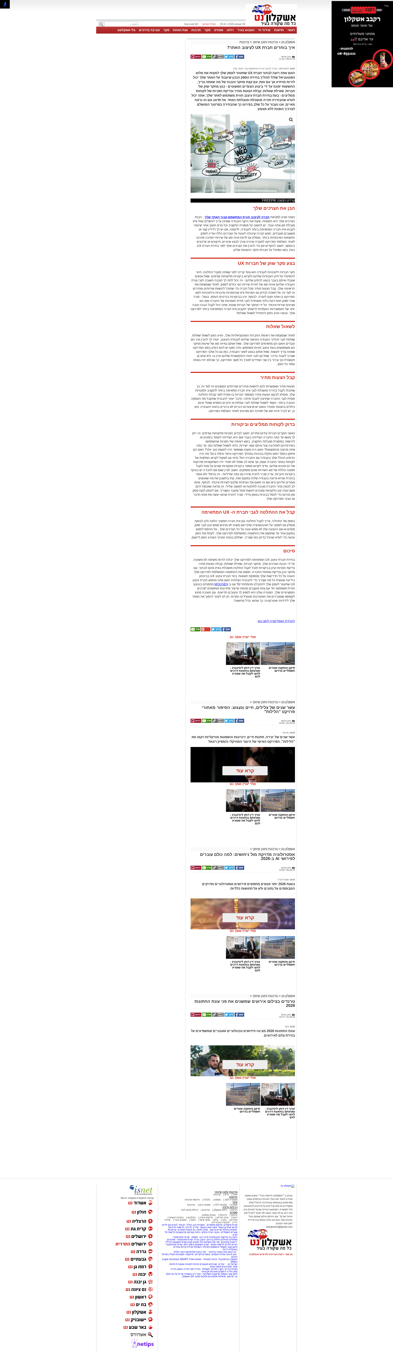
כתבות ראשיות (176, 1217)
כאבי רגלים (179, 1251)
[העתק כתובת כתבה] (217, 58)
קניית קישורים (230, 1224)
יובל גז (221, 1264)
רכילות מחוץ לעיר (189, 1209)
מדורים (233, 1219)
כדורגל (234, 1215)
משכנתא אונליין (176, 1254)
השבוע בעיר (245, 30)
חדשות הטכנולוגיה (218, 1237)
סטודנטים (227, 1266)
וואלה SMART (187, 1259)
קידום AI (172, 1229)
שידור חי (264, 30)
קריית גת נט (177, 1274)
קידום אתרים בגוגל (227, 1227)
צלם (287, 1026)
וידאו (230, 30)
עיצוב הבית (214, 1232)
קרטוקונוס (181, 1232)
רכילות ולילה (229, 1207)
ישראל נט (232, 1264)
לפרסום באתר (191, 24)
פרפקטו (189, 1254)
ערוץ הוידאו (222, 1217)
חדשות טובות (217, 1244)
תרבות (196, 30)
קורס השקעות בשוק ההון (196, 1244)
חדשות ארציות (192, 1199)
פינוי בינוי (203, 1237)
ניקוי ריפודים (217, 1269)
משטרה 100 (231, 1199)
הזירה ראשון (183, 1269)
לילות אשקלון (220, 1209)
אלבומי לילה (221, 1204)
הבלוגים (191, 1217)
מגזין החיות (202, 1229)
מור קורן (216, 1242)
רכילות (234, 1209)
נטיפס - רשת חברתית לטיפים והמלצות (270, 1254)
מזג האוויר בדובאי (218, 1251)
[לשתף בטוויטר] (229, 58)
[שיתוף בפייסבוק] (239, 58)
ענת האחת (180, 30)
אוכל (235, 1194)
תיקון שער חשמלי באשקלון (223, 1247)
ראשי (291, 30)
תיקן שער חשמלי (228, 1274)
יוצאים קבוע (193, 1242)
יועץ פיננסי (231, 1254)
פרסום (230, 1276)
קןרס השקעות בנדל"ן (176, 1242)
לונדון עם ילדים (169, 1224)
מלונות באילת (230, 1229)
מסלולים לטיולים (229, 1239)
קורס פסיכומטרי (185, 1239)
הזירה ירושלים (225, 1271)
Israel (198, 1259)
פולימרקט (190, 1251)
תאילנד (206, 1247)
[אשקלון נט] (288, 1185)
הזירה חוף (195, 1269)
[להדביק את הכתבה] (205, 630)
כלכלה (207, 1199)
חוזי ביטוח (201, 1251)
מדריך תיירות (192, 1227)
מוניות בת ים (230, 1269)
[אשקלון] (271, 26)
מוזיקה (285, 732)
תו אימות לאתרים (186, 1229)
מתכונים (171, 1239)
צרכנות (244, 42)
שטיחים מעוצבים (208, 1264)
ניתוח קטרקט (193, 1232)
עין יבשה (231, 1251)
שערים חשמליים (228, 1232)
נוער (224, 1219)
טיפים (205, 1232)
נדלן (227, 1194)
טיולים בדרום (213, 1239)
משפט (217, 1199)
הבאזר (181, 1224)
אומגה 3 (180, 1264)
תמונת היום (205, 1204)
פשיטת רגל (205, 1242)
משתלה (206, 1269)
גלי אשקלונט (126, 30)
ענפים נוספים (209, 1215)
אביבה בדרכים (149, 30)
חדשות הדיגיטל (176, 1227)
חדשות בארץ (206, 1217)
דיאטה (233, 1242)
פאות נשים (215, 1266)
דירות (225, 1249)
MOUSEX (284, 68)
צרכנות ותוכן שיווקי (265, 42)
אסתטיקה (174, 1259)
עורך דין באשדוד (192, 1274)
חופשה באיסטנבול (227, 1259)
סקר (207, 30)
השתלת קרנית (194, 1247)
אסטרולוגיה (283, 879)
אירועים (191, 1204)
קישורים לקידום (202, 1254)
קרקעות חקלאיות (211, 1274)
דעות (234, 1217)
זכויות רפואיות (210, 1259)
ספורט (218, 30)
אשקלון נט (287, 42)
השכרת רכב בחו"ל (195, 1224)
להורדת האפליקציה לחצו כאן (276, 621)
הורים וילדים (231, 1244)
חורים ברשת (215, 1229)
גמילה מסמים (218, 1254)
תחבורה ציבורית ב (220, 1222)
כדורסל (223, 1215)
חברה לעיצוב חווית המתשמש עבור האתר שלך (255, 68)
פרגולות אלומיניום (217, 1276)
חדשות (279, 30)
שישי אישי (205, 1219)
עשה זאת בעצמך (208, 1227)
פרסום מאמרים (214, 1224)
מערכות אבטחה (209, 1271)
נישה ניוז (233, 1237)
